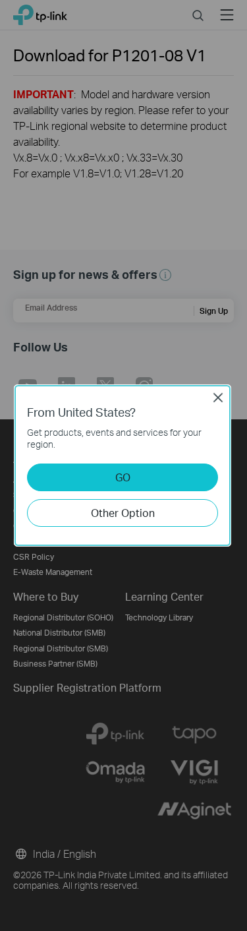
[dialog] (123, 465)
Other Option (123, 513)
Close (218, 397)
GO (122, 477)
